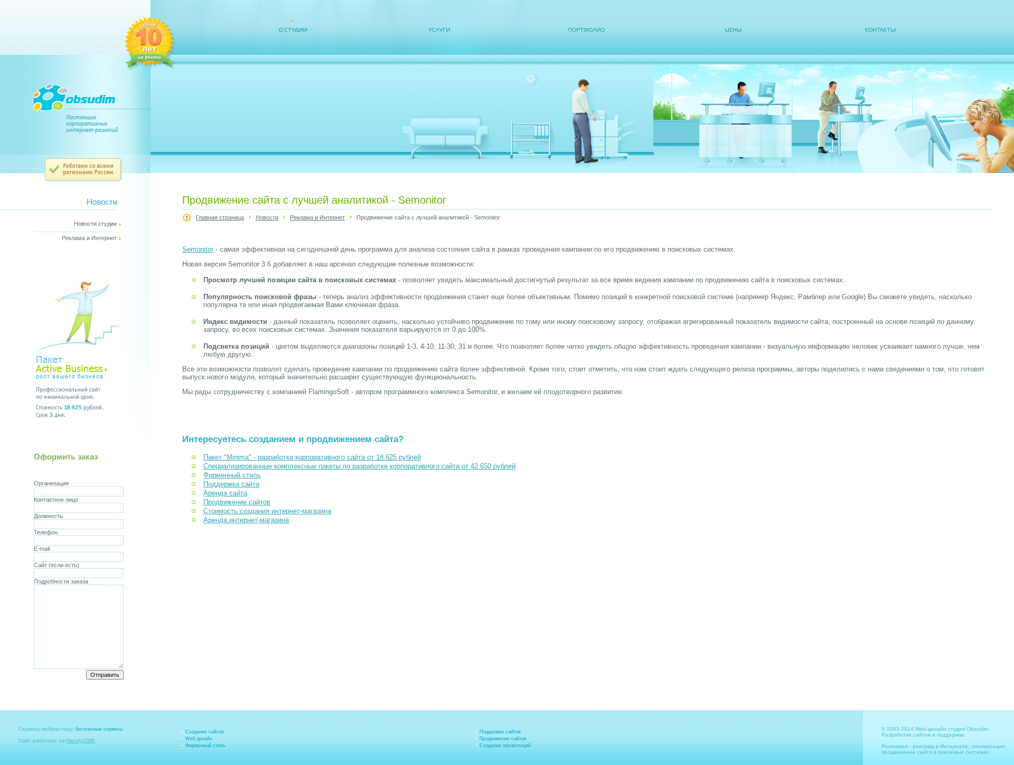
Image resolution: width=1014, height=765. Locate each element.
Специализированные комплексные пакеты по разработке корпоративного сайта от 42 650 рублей (359, 466)
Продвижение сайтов (236, 502)
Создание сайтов (204, 731)
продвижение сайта (906, 752)
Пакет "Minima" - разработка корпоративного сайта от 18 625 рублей (312, 457)
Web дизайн (198, 738)
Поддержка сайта (231, 484)
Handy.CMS (81, 740)
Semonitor (197, 249)
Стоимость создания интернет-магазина (267, 511)
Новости (267, 217)
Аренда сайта (225, 493)
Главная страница (220, 217)
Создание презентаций (505, 745)
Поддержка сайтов (500, 731)
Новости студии (95, 224)
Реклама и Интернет (317, 217)
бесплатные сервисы (99, 729)
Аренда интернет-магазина (246, 520)
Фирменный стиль (232, 475)
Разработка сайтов (906, 735)
